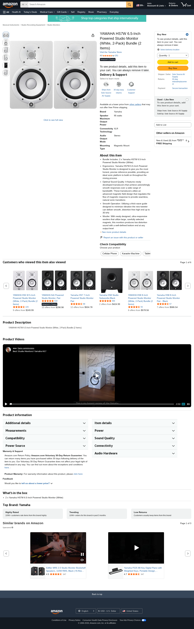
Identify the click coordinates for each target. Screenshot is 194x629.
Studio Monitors (53, 25)
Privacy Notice (74, 620)
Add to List (161, 125)
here (7, 467)
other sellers (135, 104)
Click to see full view (53, 120)
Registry (81, 12)
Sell (72, 12)
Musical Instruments (11, 25)
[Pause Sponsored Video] (82, 554)
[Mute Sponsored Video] (82, 560)
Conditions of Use (59, 620)
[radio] (6, 35)
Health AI (16, 12)
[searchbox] (77, 4)
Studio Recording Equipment (33, 25)
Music (91, 12)
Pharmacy (102, 12)
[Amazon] (10, 4)
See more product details (114, 232)
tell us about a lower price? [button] (36, 483)
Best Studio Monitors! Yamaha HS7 (29, 351)
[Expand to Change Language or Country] (143, 5)
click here (78, 474)
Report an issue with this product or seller (123, 237)
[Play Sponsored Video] (136, 548)
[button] (6, 12)
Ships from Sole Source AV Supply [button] (106, 93)
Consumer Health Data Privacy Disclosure (100, 620)
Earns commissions (26, 348)
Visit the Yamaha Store (111, 52)
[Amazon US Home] (56, 612)
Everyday (114, 12)
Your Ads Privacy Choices (130, 620)
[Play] (5, 404)
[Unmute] (188, 404)
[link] (25, 300)
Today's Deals (30, 12)
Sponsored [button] (7, 527)
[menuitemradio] (183, 404)
